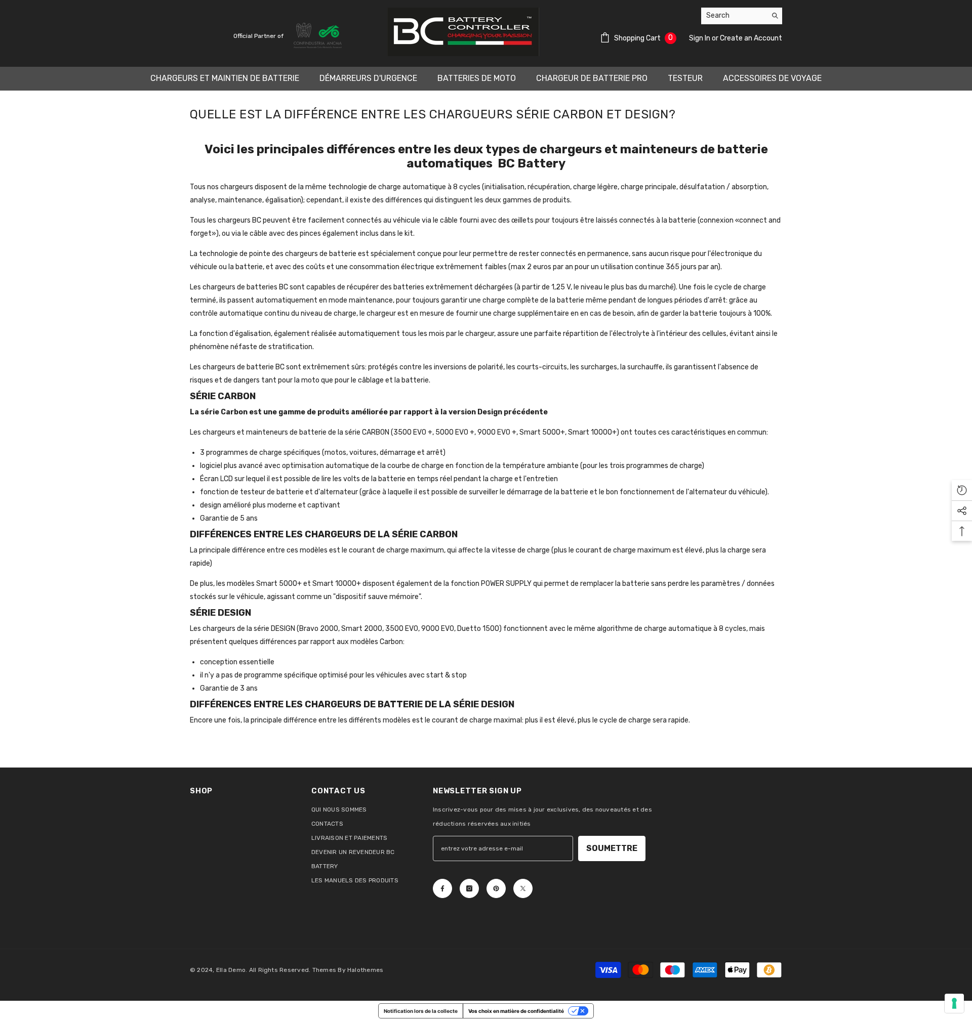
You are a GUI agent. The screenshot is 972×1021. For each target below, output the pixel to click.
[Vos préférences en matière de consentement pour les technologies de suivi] (954, 1003)
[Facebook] (442, 888)
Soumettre (611, 848)
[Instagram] (469, 888)
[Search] (741, 16)
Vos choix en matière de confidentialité (516, 1011)
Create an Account (751, 38)
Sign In (700, 38)
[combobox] (733, 16)
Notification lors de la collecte (421, 1011)
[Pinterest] (496, 888)
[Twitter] (523, 888)
